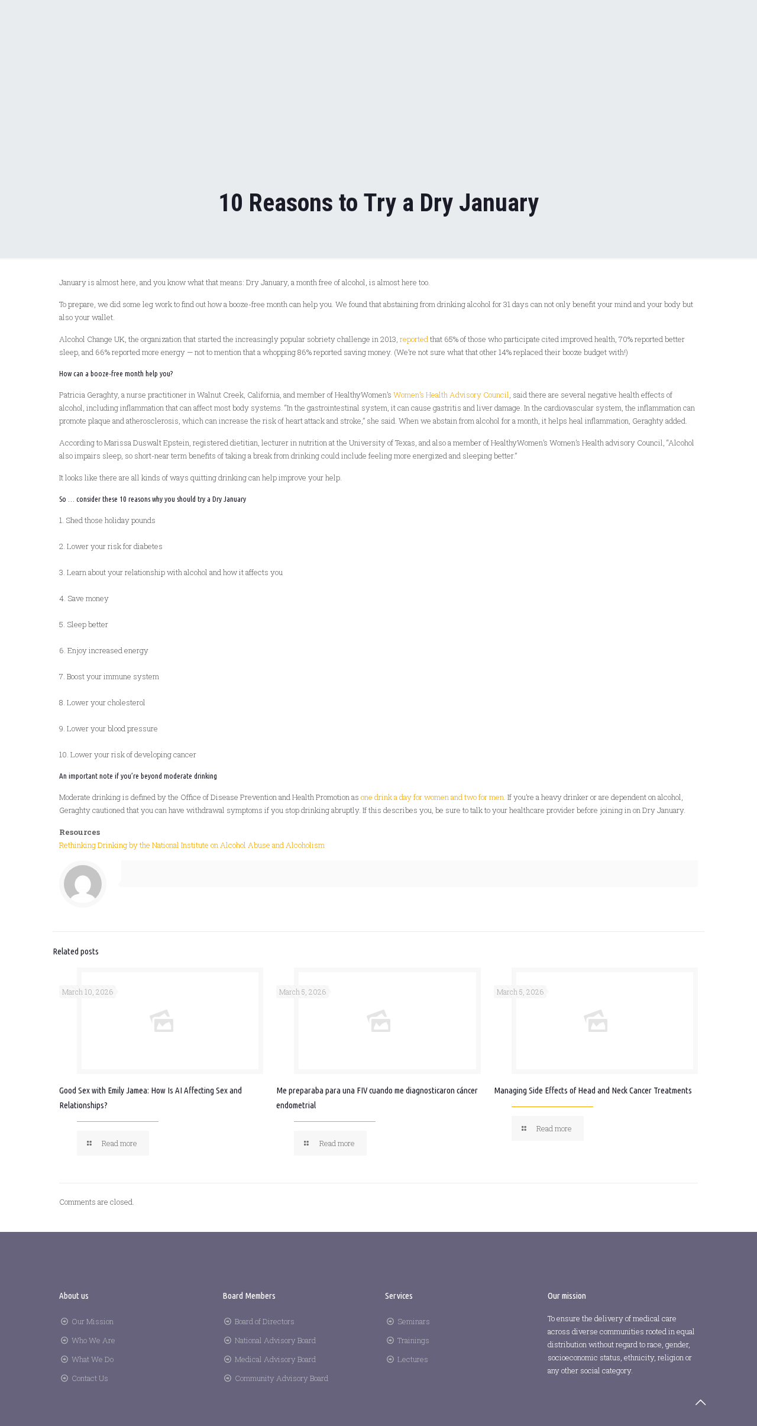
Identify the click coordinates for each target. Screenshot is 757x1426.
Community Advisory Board (281, 1378)
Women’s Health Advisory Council (451, 394)
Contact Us (90, 1378)
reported (414, 339)
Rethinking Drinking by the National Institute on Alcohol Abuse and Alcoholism (192, 845)
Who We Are (93, 1340)
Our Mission (93, 1321)
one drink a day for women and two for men (432, 797)
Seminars (413, 1321)
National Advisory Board (275, 1340)
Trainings (413, 1340)
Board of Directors (265, 1321)
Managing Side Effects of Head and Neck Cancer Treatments (593, 1090)
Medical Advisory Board (275, 1359)
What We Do (93, 1359)
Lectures (412, 1359)
